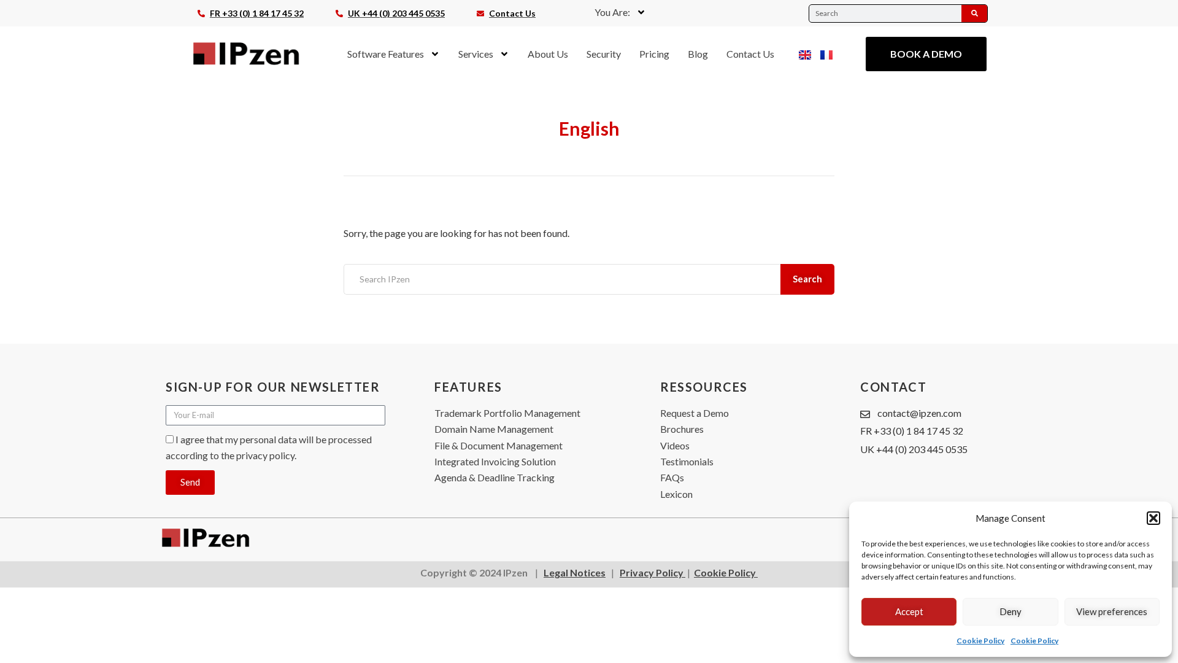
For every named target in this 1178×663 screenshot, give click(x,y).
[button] (1153, 518)
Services (475, 54)
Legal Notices (575, 572)
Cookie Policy (980, 640)
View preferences (1111, 611)
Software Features (385, 54)
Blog (698, 54)
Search (807, 278)
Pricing (654, 54)
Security (604, 54)
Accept (909, 611)
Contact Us (750, 54)
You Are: (612, 12)
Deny (1010, 611)
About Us (548, 54)
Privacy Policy (652, 572)
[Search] (974, 13)
